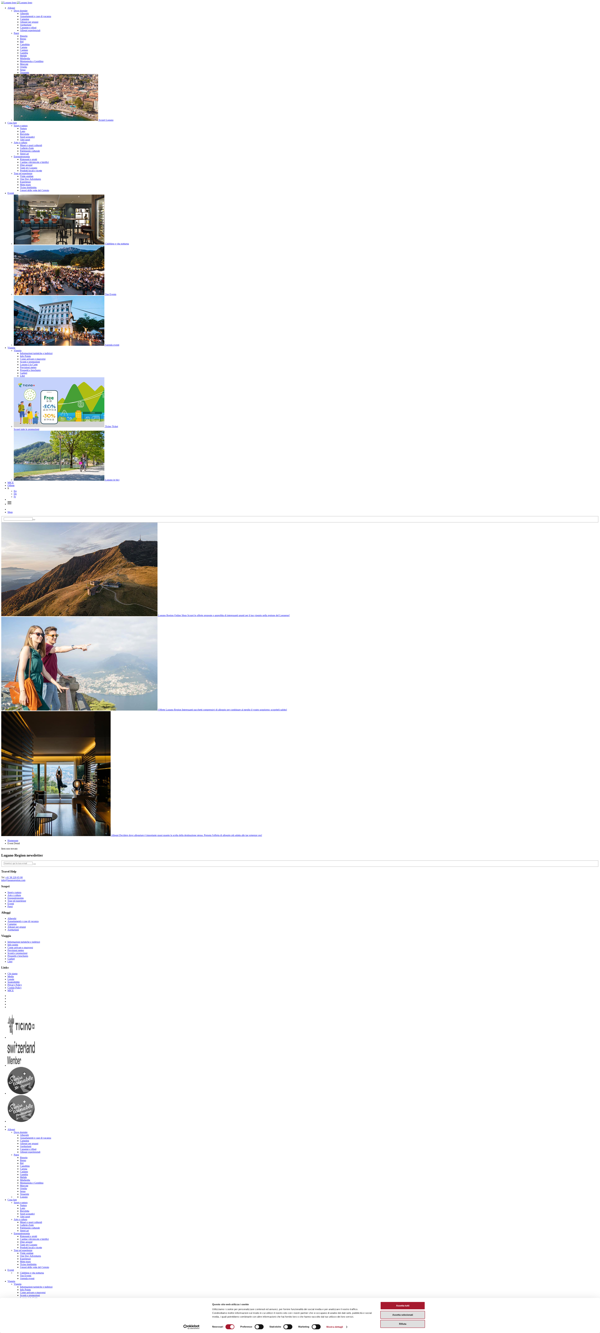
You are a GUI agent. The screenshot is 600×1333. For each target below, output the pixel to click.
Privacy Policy (15, 985)
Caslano (24, 50)
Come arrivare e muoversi (32, 359)
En (15, 491)
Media (11, 976)
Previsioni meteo (28, 367)
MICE (11, 482)
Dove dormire (21, 10)
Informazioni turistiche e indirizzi (36, 353)
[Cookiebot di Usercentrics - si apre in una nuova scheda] (191, 1327)
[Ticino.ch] (21, 1037)
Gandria (24, 53)
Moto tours (25, 184)
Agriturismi (25, 24)
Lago (22, 131)
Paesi (16, 33)
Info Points (25, 356)
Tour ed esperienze (23, 173)
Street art (24, 153)
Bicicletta (24, 134)
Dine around (26, 165)
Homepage (13, 840)
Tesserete (24, 72)
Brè (22, 41)
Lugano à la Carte (29, 364)
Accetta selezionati (402, 1314)
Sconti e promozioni (30, 361)
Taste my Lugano (28, 167)
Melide (23, 55)
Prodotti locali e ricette (31, 170)
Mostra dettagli (334, 1327)
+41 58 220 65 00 (14, 877)
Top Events (25, 1275)
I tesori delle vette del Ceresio (34, 190)
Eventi (11, 193)
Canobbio (25, 44)
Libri (22, 375)
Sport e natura (21, 125)
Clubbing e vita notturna (32, 1272)
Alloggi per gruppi (29, 22)
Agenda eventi (27, 1278)
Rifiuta (402, 1324)
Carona (23, 47)
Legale (11, 979)
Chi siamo (13, 973)
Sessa (22, 69)
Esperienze (25, 182)
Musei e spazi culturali (31, 145)
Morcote (24, 64)
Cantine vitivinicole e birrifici (34, 162)
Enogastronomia (22, 156)
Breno (23, 38)
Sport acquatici (27, 137)
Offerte (11, 485)
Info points (13, 944)
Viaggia (11, 347)
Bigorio (24, 36)
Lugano (24, 1197)
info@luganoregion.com (13, 880)
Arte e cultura (20, 142)
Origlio (23, 67)
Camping (24, 19)
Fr (15, 496)
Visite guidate (26, 176)
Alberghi (24, 13)
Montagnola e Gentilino (31, 61)
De (15, 494)
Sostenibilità (14, 982)
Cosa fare (12, 122)
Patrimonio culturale (30, 151)
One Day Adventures (30, 179)
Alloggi (11, 8)
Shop (10, 512)
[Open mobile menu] (9, 504)
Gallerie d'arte (27, 148)
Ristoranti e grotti (28, 159)
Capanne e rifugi (28, 27)
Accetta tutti (402, 1305)
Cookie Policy (15, 987)
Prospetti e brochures (30, 370)
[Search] (34, 519)
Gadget (23, 373)
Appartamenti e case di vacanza (35, 16)
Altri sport (25, 139)
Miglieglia (25, 58)
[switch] (259, 1326)
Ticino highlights (28, 187)
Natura (23, 128)
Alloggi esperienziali (30, 30)
